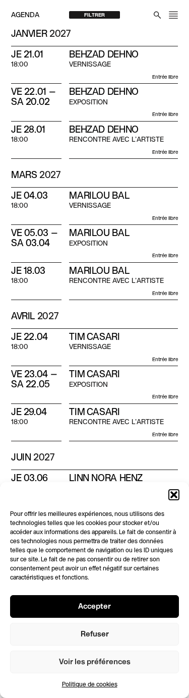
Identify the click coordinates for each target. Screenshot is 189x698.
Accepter (94, 606)
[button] (174, 495)
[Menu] (173, 15)
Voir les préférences (95, 662)
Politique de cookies (89, 684)
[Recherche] (157, 15)
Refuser (95, 634)
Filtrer (94, 15)
